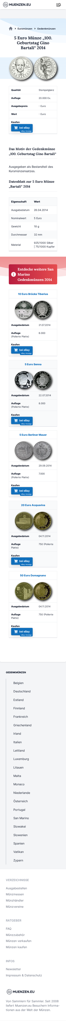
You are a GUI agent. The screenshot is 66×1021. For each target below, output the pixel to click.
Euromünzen (25, 28)
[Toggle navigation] (59, 4)
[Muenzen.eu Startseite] (19, 4)
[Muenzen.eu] (11, 29)
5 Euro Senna (33, 364)
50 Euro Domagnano (33, 575)
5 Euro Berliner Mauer (33, 434)
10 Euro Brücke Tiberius (33, 293)
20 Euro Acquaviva (33, 505)
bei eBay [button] (24, 127)
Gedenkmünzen (46, 28)
